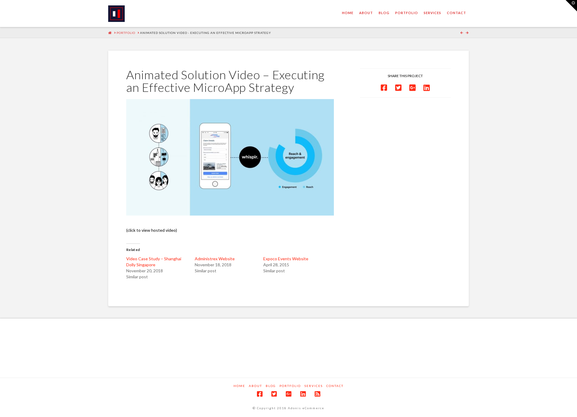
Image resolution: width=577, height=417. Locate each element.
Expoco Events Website (285, 258)
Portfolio (290, 386)
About (255, 386)
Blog (271, 386)
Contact (334, 386)
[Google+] (288, 394)
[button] (571, 5)
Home (239, 386)
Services (313, 386)
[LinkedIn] (303, 394)
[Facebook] (259, 394)
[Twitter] (274, 394)
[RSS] (317, 394)
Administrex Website (215, 258)
